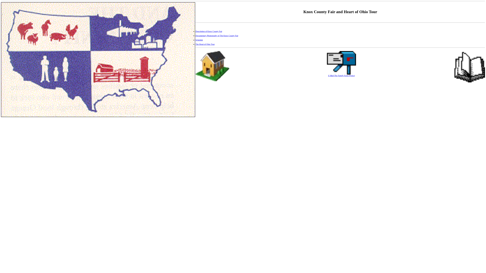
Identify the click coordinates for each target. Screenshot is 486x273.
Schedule (199, 40)
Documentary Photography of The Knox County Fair (217, 36)
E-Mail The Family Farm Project (341, 76)
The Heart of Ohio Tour (205, 44)
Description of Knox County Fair (209, 31)
